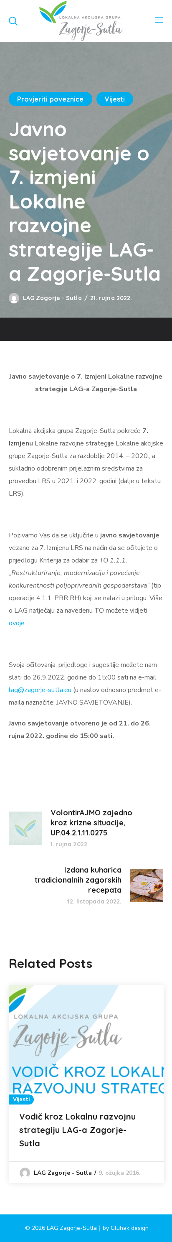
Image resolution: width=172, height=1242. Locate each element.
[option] (86, 1084)
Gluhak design (130, 1228)
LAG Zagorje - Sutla (52, 298)
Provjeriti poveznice (50, 99)
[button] (13, 21)
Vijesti (115, 99)
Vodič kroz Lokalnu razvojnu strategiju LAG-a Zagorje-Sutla (77, 1129)
